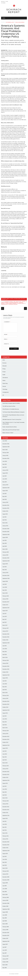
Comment (7, 321)
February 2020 (6, 552)
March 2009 (5, 894)
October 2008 (5, 906)
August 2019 (5, 563)
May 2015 (5, 686)
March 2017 (5, 625)
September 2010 (6, 850)
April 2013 (5, 759)
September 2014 (6, 710)
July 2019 (5, 566)
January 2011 (5, 838)
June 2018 (5, 587)
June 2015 (5, 683)
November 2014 (6, 704)
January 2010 (5, 874)
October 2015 (5, 672)
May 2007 (5, 953)
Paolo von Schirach (19, 22)
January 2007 (5, 958)
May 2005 (5, 967)
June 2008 (5, 915)
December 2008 (6, 903)
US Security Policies (12, 304)
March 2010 (5, 868)
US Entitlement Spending (11, 303)
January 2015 (5, 698)
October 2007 (5, 938)
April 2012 (5, 795)
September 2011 (6, 815)
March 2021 (5, 522)
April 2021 (5, 519)
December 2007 (6, 932)
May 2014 (5, 721)
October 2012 (5, 777)
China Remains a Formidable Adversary (11, 409)
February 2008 (6, 926)
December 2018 (6, 575)
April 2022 (5, 499)
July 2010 (5, 856)
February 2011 (6, 835)
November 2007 (6, 935)
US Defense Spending (13, 302)
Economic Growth (9, 301)
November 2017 (6, 601)
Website (6, 343)
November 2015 (6, 669)
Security (4, 299)
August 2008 (5, 912)
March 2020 (5, 549)
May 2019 (5, 569)
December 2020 (6, 528)
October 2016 (5, 639)
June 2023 (5, 478)
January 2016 (5, 663)
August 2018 (5, 581)
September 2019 (6, 560)
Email (6, 339)
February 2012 (6, 800)
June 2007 (5, 950)
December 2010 (6, 841)
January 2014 (5, 733)
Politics (23, 298)
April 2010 (5, 865)
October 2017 (5, 604)
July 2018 (5, 584)
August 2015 (5, 677)
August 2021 (5, 514)
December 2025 (6, 443)
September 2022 (6, 487)
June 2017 (5, 616)
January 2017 (5, 631)
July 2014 (5, 715)
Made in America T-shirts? (8, 432)
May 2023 (5, 481)
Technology (5, 389)
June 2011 (5, 824)
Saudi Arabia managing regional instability (11, 403)
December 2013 (6, 736)
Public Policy (5, 383)
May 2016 (5, 651)
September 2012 (6, 780)
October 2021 (5, 511)
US (6, 299)
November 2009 (6, 879)
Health (4, 374)
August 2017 (5, 610)
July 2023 (5, 475)
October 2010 (5, 847)
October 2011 (5, 812)
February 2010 (6, 871)
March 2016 (5, 657)
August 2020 (5, 537)
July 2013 (5, 751)
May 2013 (5, 756)
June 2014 (5, 718)
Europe (11, 298)
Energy (8, 298)
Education (5, 365)
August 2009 (5, 882)
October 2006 (5, 961)
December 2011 (6, 806)
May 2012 (5, 792)
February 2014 (6, 730)
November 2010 (6, 844)
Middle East (18, 301)
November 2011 (6, 809)
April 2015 (5, 689)
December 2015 (6, 666)
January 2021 (5, 525)
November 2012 (6, 774)
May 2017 (5, 619)
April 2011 (5, 830)
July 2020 (5, 540)
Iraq (14, 301)
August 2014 (5, 713)
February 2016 (6, 660)
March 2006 (5, 964)
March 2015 (5, 692)
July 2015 (5, 680)
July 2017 (5, 613)
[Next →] (25, 308)
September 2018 (6, 578)
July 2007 (5, 947)
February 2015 (6, 695)
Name (6, 334)
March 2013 (5, 762)
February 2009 (6, 897)
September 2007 (6, 941)
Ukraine (23, 301)
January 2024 (5, 470)
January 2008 (5, 929)
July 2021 (5, 516)
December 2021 (6, 505)
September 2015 (6, 675)
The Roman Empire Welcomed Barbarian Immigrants (13, 412)
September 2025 (6, 446)
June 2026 (5, 440)
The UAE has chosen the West (9, 406)
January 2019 (5, 572)
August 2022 (5, 490)
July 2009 (5, 885)
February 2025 (6, 452)
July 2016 (5, 645)
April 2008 (5, 920)
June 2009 (5, 888)
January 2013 (5, 768)
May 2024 (5, 464)
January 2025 (5, 455)
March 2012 (5, 797)
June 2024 (5, 461)
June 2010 (5, 859)
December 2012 (6, 771)
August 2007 (5, 944)
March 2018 (5, 593)
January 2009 (5, 900)
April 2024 (5, 467)
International (17, 298)
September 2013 (6, 745)
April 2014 (5, 724)
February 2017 (6, 628)
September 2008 (6, 909)
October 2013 (5, 742)
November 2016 (6, 636)
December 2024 (6, 458)
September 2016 (6, 642)
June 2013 (5, 754)
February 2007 (6, 955)
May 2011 (5, 827)
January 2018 (5, 598)
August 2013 (5, 748)
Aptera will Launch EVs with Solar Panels (11, 429)
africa (4, 360)
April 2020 (5, 546)
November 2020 (6, 531)
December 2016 (6, 634)
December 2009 (6, 876)
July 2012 (5, 786)
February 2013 (6, 765)
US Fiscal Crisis (20, 303)
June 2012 (5, 789)
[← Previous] (2, 308)
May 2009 (5, 891)
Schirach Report (14, 11)
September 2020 (6, 534)
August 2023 (5, 473)
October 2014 (5, 707)
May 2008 (5, 917)
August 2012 (5, 783)
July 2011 (4, 821)
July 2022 (5, 493)
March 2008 (5, 923)
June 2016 (5, 648)
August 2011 (5, 818)
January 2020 (5, 555)
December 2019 (6, 557)
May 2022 (5, 496)
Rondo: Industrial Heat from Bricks (10, 426)
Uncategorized (6, 392)
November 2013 (6, 739)
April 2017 (5, 622)
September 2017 (6, 607)
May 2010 (5, 862)
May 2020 (5, 543)
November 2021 (6, 508)
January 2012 (5, 803)
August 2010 (5, 853)
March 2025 (5, 449)
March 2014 (5, 727)
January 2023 (5, 484)
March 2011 (5, 833)
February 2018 (6, 595)
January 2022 (5, 502)
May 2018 (5, 590)
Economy (4, 298)
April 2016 (5, 654)
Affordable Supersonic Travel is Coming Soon (12, 419)
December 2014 (6, 701)
